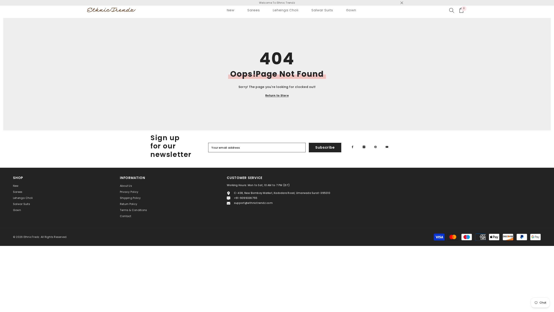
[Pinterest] (375, 147)
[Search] (451, 10)
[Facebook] (352, 147)
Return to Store (277, 95)
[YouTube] (387, 147)
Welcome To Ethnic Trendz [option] (277, 3)
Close (402, 3)
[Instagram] (364, 147)
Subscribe (325, 147)
